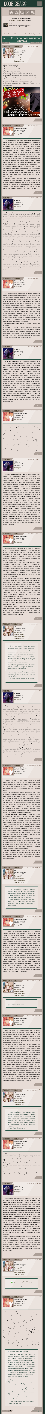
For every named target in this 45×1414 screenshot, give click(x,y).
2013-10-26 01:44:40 (33, 346)
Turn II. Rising (30, 34)
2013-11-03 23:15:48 (32, 1259)
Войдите (12, 26)
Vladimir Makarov (15, 20)
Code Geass (8, 34)
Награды (17, 55)
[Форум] (11, 12)
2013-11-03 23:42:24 (32, 1297)
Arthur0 (6, 198)
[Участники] (16, 12)
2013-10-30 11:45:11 (32, 1090)
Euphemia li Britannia (12, 125)
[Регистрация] (27, 12)
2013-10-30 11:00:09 (32, 867)
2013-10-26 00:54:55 (33, 278)
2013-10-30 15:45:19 (32, 1139)
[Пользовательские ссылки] (39, 3)
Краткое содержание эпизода (19, 1351)
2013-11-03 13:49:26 (32, 1183)
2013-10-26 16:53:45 (33, 459)
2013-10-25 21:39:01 (33, 125)
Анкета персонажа (19, 59)
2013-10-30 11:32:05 (32, 1016)
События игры (18, 34)
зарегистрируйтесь (24, 26)
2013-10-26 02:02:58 (33, 411)
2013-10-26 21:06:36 (33, 624)
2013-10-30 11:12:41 (32, 981)
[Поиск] (22, 12)
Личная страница (19, 57)
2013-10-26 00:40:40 (33, 198)
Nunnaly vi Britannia (12, 46)
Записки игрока (19, 61)
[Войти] (32, 12)
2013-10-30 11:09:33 (32, 916)
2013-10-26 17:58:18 (33, 534)
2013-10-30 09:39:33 (32, 765)
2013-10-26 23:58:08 (32, 691)
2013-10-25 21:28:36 (33, 46)
